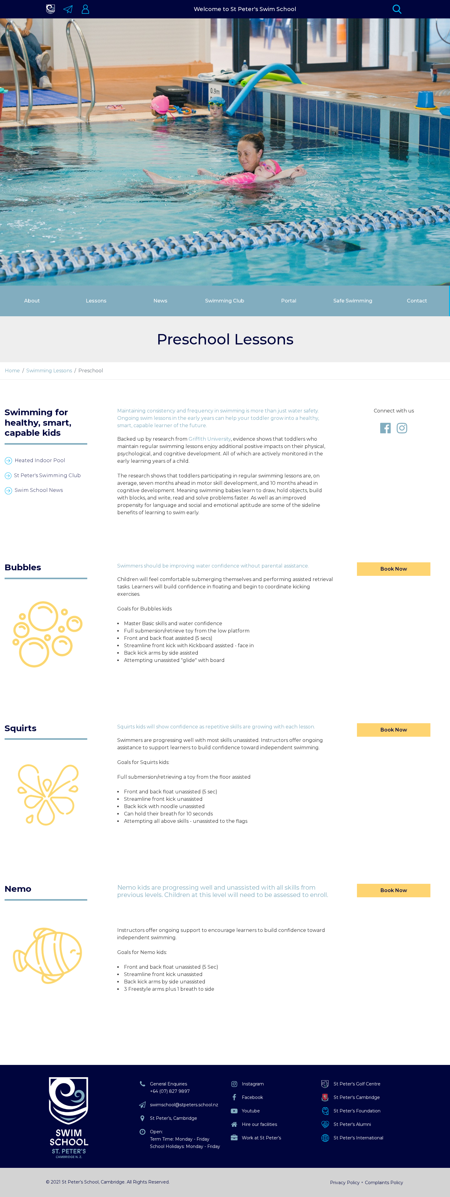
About (32, 301)
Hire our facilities (259, 1124)
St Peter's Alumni (352, 1124)
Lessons (96, 301)
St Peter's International (358, 1138)
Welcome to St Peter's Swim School (245, 9)
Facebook (252, 1097)
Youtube (251, 1111)
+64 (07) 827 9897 (170, 1091)
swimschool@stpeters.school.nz (184, 1105)
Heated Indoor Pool (40, 460)
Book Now (394, 569)
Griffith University (210, 439)
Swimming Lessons (49, 371)
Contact (417, 301)
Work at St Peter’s (261, 1138)
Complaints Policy (384, 1182)
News (160, 301)
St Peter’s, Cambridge (173, 1118)
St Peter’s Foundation (357, 1111)
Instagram (253, 1084)
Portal (288, 301)
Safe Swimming (352, 301)
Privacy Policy (345, 1182)
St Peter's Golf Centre (357, 1084)
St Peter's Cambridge (357, 1097)
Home (12, 371)
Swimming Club (224, 301)
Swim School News (39, 490)
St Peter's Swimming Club (47, 475)
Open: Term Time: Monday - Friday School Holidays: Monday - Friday (185, 1139)
